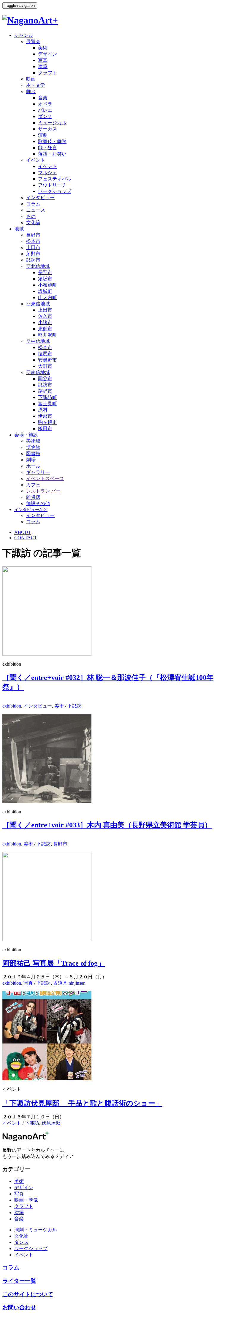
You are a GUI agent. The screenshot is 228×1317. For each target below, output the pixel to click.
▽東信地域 (38, 303)
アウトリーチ (52, 185)
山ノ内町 (47, 297)
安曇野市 (47, 359)
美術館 (33, 441)
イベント (35, 160)
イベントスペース (45, 478)
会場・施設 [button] (26, 434)
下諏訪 (74, 705)
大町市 (45, 366)
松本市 (33, 241)
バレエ (45, 110)
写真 (43, 60)
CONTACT (25, 537)
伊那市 (45, 416)
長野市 (33, 235)
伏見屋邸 (51, 1123)
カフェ (33, 484)
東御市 (45, 328)
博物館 (33, 447)
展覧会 (33, 41)
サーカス (47, 128)
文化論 (33, 222)
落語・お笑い (52, 153)
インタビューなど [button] (31, 509)
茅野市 (33, 253)
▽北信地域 (38, 266)
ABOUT (22, 532)
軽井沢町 (47, 334)
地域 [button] (19, 228)
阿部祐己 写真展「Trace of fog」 (53, 963)
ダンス (45, 116)
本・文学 (35, 85)
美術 (43, 47)
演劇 (43, 135)
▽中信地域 (38, 341)
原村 (43, 409)
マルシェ (47, 172)
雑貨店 (33, 497)
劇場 (31, 459)
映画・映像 (26, 1200)
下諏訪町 (47, 397)
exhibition (11, 705)
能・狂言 (47, 147)
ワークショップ (54, 191)
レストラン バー (43, 491)
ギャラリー (38, 472)
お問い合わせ (19, 1307)
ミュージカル (52, 122)
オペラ (45, 103)
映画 (31, 78)
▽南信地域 (38, 372)
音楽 (43, 97)
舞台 (31, 91)
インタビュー (40, 197)
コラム (33, 203)
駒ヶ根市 (47, 422)
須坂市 (45, 278)
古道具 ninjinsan (69, 983)
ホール (33, 466)
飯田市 (45, 428)
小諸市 (45, 322)
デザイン (47, 53)
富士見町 (47, 403)
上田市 (33, 247)
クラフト (47, 72)
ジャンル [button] (23, 35)
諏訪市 (33, 260)
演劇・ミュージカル (35, 1229)
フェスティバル (54, 178)
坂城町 (45, 291)
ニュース (35, 210)
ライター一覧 (19, 1281)
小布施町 (47, 284)
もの (31, 216)
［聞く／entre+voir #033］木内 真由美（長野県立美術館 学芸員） (107, 825)
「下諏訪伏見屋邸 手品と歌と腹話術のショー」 (82, 1103)
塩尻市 (45, 353)
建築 (43, 66)
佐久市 (45, 316)
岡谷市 (45, 378)
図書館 (33, 453)
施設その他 (38, 503)
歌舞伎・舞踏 (52, 141)
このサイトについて (27, 1294)
